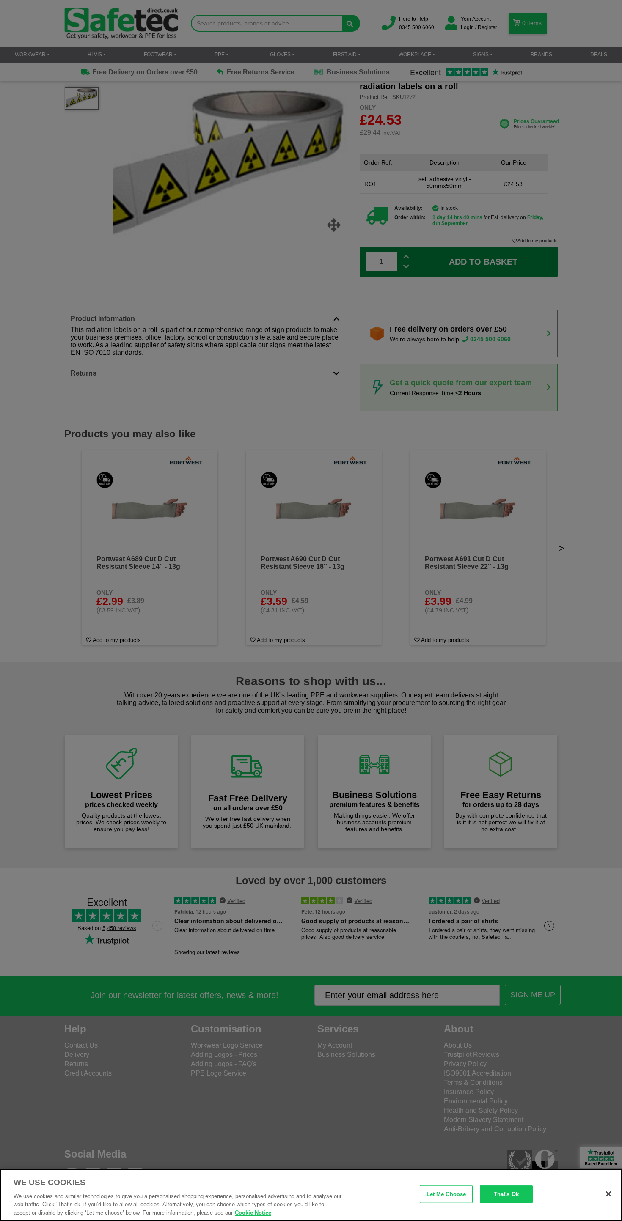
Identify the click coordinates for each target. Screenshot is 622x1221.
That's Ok (506, 1194)
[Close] (608, 1194)
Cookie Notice (253, 1212)
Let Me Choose (446, 1194)
